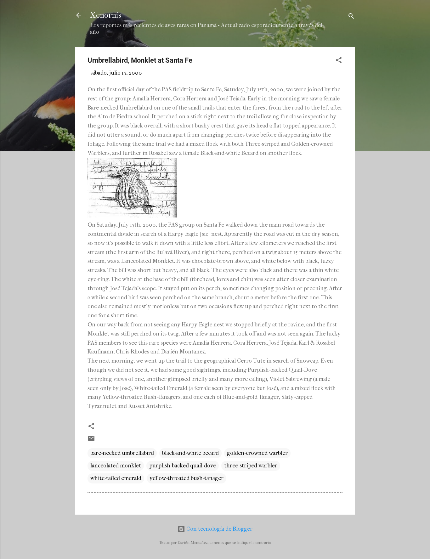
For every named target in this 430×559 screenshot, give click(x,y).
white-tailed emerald (115, 478)
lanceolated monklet (115, 465)
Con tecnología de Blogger (218, 529)
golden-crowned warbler (257, 453)
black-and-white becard (190, 453)
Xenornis (105, 15)
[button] (338, 61)
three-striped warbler (250, 465)
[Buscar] (351, 17)
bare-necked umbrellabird (122, 453)
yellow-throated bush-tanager (186, 478)
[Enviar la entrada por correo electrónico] (91, 440)
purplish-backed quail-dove (182, 465)
